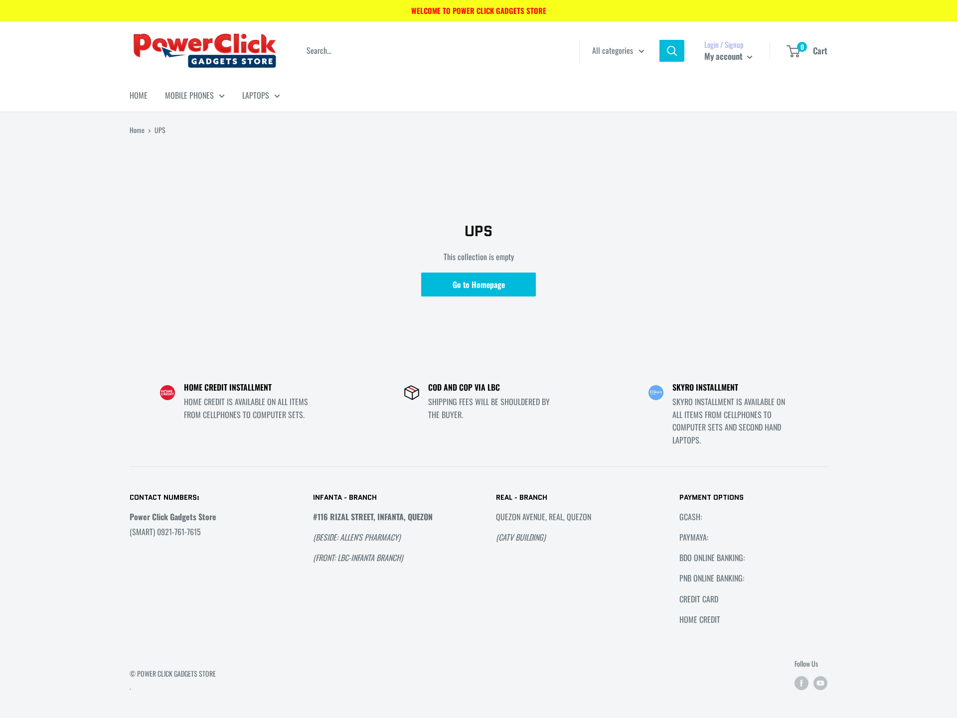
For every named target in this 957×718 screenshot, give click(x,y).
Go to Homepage (479, 284)
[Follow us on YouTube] (820, 683)
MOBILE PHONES (189, 95)
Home (137, 130)
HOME (139, 95)
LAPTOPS (255, 95)
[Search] (671, 51)
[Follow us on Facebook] (801, 683)
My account (724, 56)
